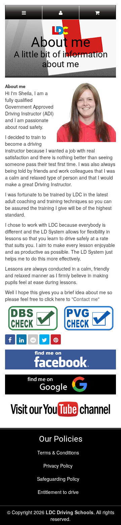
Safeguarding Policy (58, 478)
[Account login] (60, 12)
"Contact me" (85, 299)
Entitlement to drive (58, 492)
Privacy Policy (58, 465)
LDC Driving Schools (69, 512)
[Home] (60, 29)
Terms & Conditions (58, 452)
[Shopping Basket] (97, 12)
